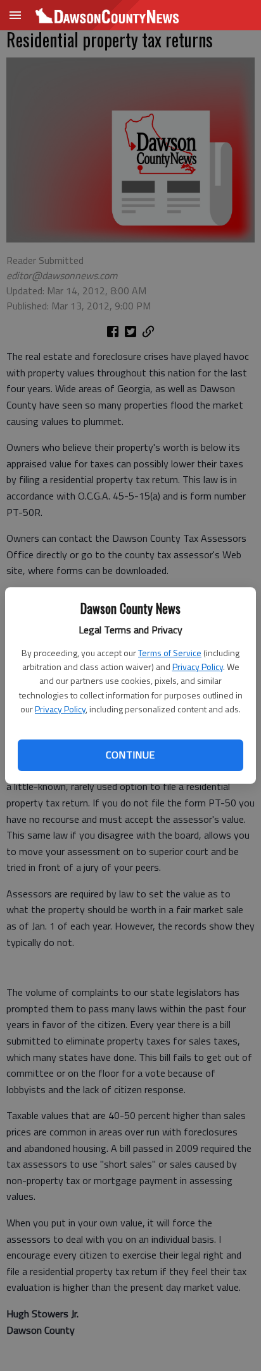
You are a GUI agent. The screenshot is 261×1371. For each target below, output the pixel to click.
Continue (130, 754)
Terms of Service (169, 652)
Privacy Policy (197, 666)
